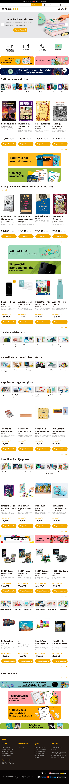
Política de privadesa (39, 751)
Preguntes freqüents (39, 747)
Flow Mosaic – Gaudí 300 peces (59, 642)
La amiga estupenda (57, 125)
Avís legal (36, 757)
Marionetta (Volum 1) (57, 217)
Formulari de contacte (56, 747)
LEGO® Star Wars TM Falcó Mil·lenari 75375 (60, 573)
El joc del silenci (8, 123)
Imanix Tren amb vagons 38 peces (42, 644)
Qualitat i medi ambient (7, 749)
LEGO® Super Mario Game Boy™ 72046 (7, 573)
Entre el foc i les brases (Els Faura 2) (42, 126)
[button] (62, 9)
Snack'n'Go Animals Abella (42, 430)
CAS (65, 5)
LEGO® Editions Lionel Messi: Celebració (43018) (42, 574)
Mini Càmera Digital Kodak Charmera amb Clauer (59, 432)
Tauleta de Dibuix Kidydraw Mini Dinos (8, 431)
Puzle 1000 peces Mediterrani (40, 508)
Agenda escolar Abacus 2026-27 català (25, 304)
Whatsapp (53, 750)
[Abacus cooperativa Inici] (12, 10)
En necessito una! (20, 32)
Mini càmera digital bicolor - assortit (25, 508)
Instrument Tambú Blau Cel (59, 507)
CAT (63, 5)
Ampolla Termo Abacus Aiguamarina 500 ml (59, 305)
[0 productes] (66, 9)
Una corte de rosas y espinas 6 (25, 219)
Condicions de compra (40, 749)
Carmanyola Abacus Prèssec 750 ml (25, 431)
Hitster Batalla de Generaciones (8, 507)
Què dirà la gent (42, 216)
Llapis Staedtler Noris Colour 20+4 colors (42, 304)
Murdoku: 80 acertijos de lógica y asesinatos (24, 127)
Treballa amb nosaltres (7, 753)
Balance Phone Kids (8, 303)
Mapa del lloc (22, 776)
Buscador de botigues (7, 751)
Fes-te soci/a (21, 747)
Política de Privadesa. (59, 757)
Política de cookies (39, 753)
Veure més (4, 190)
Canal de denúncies (39, 755)
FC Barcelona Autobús (7, 642)
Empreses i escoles (6, 755)
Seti (20, 641)
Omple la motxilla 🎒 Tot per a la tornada (34, 1)
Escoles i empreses (37, 5)
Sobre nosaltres (6, 747)
